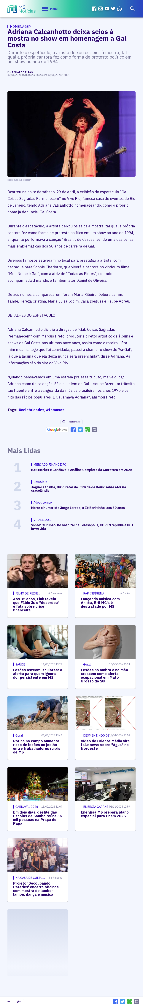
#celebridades (31, 409)
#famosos (55, 409)
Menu (54, 9)
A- (8, 1001)
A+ (19, 1001)
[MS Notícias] (21, 9)
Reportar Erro (73, 421)
